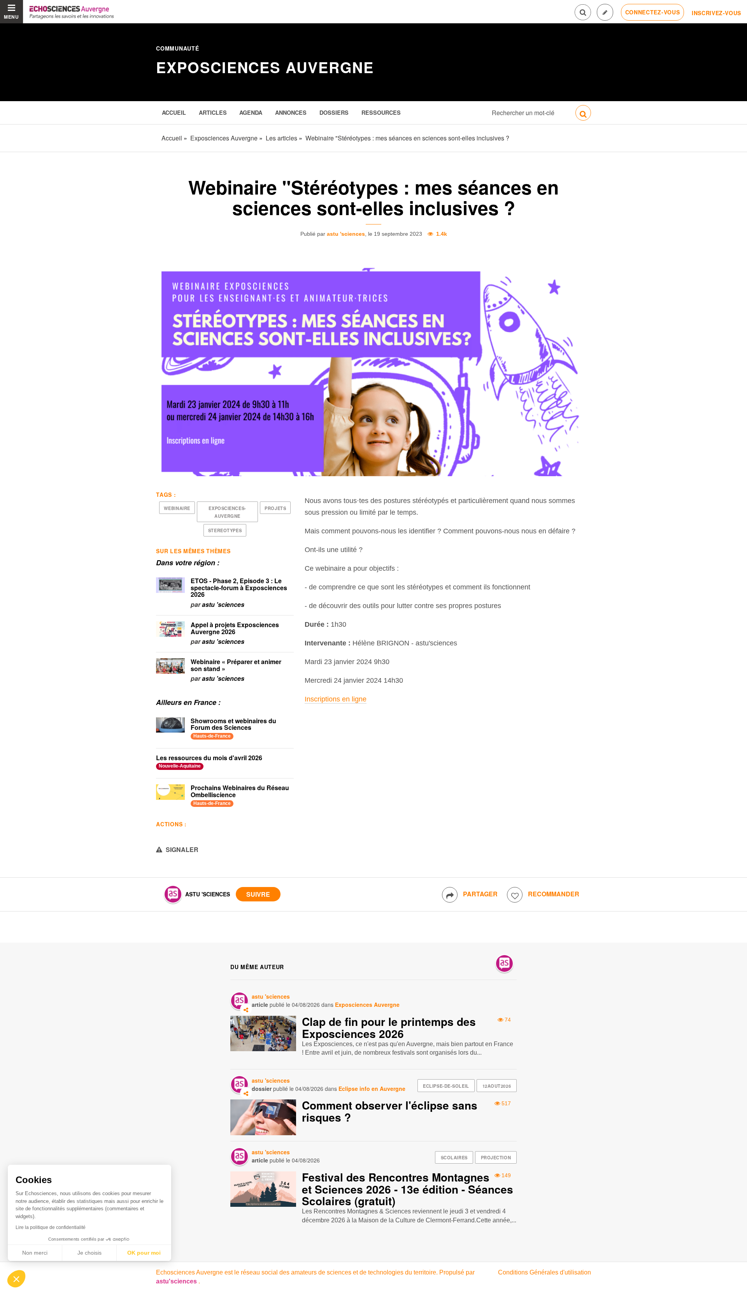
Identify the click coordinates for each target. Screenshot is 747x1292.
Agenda (250, 112)
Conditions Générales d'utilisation (544, 1272)
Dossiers (334, 112)
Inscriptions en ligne (335, 699)
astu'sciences (177, 1281)
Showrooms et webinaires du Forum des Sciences (233, 724)
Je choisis (89, 1253)
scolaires (454, 1157)
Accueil (174, 112)
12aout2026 (496, 1086)
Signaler (181, 849)
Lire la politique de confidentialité (51, 1227)
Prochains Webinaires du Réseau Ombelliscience (240, 791)
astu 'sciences (346, 234)
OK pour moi (144, 1253)
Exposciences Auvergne (265, 67)
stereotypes (225, 530)
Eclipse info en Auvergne (371, 1088)
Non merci (34, 1253)
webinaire (177, 508)
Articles (213, 112)
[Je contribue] (605, 12)
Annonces (291, 112)
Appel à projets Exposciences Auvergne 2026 (235, 628)
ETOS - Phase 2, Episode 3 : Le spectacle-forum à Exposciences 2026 (239, 587)
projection (496, 1157)
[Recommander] (515, 895)
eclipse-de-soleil (446, 1086)
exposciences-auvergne (227, 512)
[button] (16, 1278)
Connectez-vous (652, 12)
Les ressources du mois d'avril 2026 (209, 757)
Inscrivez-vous (716, 13)
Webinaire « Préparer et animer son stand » (236, 665)
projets (275, 508)
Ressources (381, 112)
